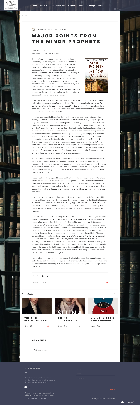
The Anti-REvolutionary (36, 319)
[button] (116, 15)
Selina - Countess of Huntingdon (67, 319)
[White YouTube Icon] (25, 387)
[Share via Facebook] (33, 276)
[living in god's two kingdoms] (103, 306)
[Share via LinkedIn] (43, 276)
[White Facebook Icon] (29, 387)
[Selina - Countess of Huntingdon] (70, 306)
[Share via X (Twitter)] (38, 276)
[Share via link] (48, 276)
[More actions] (106, 29)
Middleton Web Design (38, 398)
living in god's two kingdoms (102, 319)
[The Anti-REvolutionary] (37, 306)
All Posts (24, 15)
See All (116, 294)
